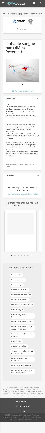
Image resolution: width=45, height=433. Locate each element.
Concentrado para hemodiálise (22, 305)
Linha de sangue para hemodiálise (18, 316)
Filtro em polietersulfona (19, 290)
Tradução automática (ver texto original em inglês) (21, 165)
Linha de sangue (17, 310)
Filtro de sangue (16, 285)
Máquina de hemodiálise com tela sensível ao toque (21, 328)
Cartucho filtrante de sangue (21, 365)
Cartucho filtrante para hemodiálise (19, 359)
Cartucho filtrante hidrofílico (21, 295)
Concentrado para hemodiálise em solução (22, 335)
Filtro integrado (16, 341)
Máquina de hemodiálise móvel (22, 322)
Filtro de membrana (18, 280)
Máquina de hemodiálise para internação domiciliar (21, 371)
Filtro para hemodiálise (19, 346)
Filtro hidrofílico (16, 275)
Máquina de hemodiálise (19, 300)
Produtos (21, 29)
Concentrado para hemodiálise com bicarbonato (22, 352)
